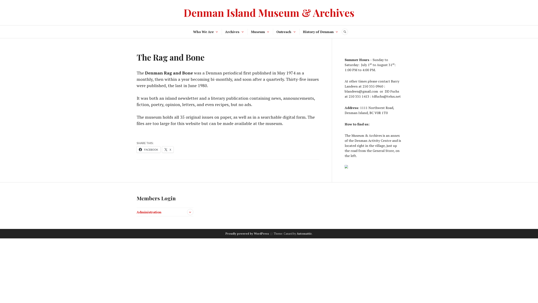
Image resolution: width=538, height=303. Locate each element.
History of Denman (318, 31)
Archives (232, 31)
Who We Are (203, 31)
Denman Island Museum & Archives (269, 12)
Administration (149, 212)
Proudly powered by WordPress (247, 233)
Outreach (283, 31)
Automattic (304, 233)
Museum (258, 31)
